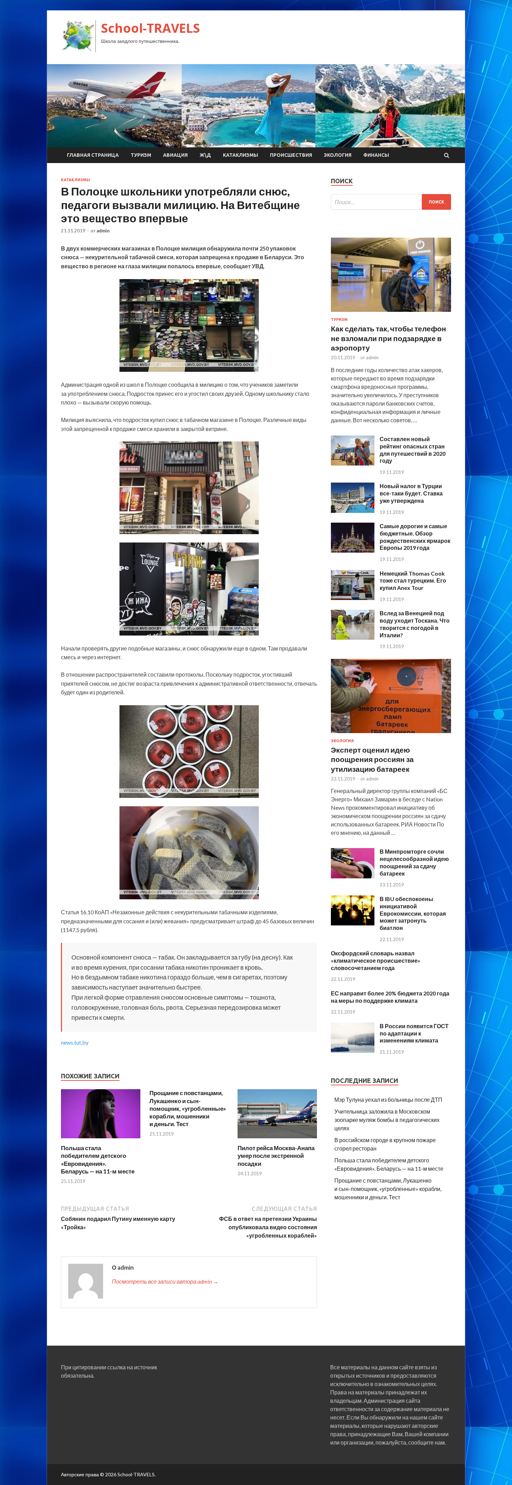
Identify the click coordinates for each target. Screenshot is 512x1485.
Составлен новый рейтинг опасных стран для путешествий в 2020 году (412, 450)
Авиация (175, 155)
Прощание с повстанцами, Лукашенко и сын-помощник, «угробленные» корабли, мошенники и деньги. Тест (187, 1108)
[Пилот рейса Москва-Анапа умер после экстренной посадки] (277, 1140)
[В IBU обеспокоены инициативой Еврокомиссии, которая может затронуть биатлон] (352, 923)
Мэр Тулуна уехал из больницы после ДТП (388, 1099)
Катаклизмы (240, 155)
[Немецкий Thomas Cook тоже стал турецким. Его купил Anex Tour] (352, 597)
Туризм (141, 155)
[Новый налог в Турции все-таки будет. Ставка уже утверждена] (352, 510)
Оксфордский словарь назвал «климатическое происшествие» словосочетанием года (375, 960)
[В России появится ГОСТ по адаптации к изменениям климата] (352, 1050)
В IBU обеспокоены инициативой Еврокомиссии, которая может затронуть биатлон (413, 913)
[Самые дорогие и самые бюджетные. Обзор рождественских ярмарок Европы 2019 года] (352, 550)
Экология (337, 155)
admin (103, 230)
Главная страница (93, 155)
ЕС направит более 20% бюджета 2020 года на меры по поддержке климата (390, 997)
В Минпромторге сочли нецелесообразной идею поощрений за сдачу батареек (414, 862)
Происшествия (291, 155)
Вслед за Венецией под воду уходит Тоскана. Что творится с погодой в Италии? (415, 624)
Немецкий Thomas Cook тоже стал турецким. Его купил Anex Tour (413, 580)
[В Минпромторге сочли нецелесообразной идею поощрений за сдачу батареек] (352, 876)
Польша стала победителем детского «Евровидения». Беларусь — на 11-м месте (97, 1159)
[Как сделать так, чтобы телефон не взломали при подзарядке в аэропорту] (391, 313)
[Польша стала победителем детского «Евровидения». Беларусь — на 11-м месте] (100, 1140)
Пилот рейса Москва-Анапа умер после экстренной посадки (276, 1155)
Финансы (376, 155)
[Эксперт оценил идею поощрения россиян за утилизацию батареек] (391, 734)
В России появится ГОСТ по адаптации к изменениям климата (414, 1033)
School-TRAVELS (150, 28)
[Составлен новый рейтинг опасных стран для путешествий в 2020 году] (352, 463)
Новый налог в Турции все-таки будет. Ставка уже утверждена (411, 493)
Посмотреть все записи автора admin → (165, 1281)
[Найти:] (391, 202)
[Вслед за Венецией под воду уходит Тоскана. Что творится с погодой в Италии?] (352, 637)
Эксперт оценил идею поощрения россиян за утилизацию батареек (372, 759)
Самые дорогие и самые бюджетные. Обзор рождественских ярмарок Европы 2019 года (415, 537)
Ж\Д (205, 155)
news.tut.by (74, 1042)
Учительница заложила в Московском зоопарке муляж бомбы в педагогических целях (387, 1119)
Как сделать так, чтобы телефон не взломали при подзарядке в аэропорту (388, 338)
